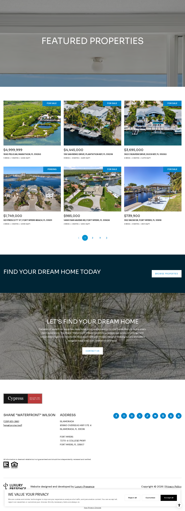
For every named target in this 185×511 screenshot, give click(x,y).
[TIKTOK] (147, 416)
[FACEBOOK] (116, 416)
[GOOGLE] (163, 416)
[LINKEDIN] (132, 416)
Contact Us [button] (92, 351)
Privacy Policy (173, 486)
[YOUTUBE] (155, 416)
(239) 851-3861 (11, 421)
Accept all (168, 498)
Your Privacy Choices (92, 508)
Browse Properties (166, 273)
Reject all (132, 498)
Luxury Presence (84, 486)
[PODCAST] (171, 416)
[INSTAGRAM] (124, 416)
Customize (150, 498)
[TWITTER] (140, 416)
